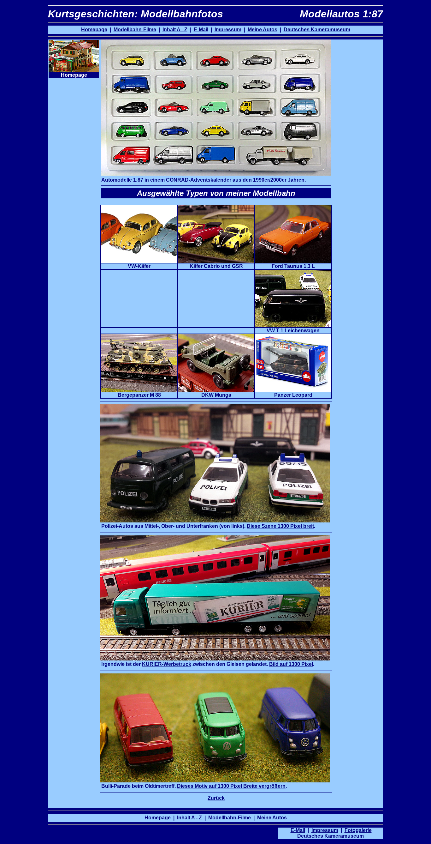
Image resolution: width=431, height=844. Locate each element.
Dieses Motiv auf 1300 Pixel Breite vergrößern (231, 786)
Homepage (94, 29)
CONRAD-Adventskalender (198, 180)
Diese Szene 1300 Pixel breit (280, 526)
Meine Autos (262, 29)
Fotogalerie (358, 830)
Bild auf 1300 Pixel (291, 664)
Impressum (324, 830)
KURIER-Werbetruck (166, 664)
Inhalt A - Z (174, 29)
